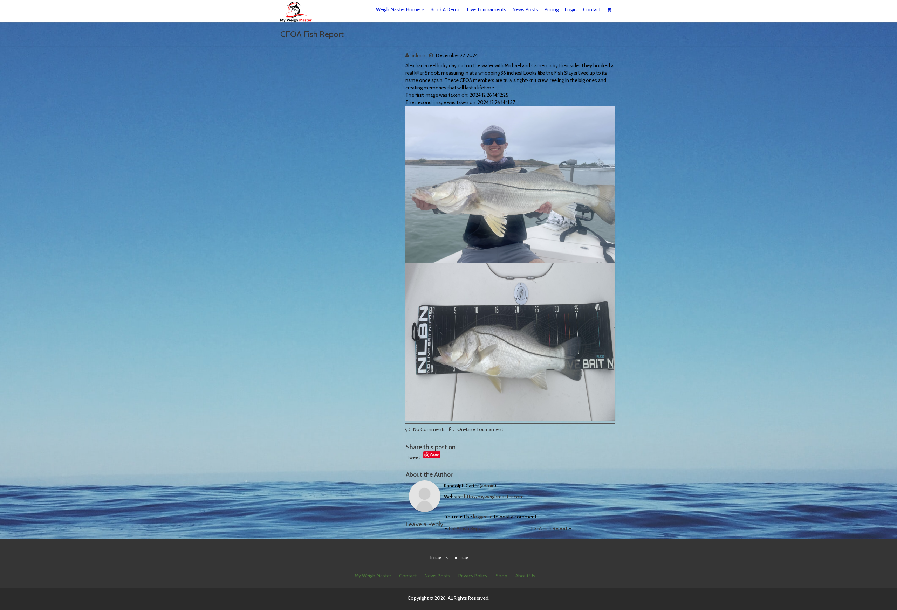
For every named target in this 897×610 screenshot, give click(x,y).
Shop (501, 576)
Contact (592, 9)
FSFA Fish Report (467, 528)
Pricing (552, 9)
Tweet (413, 457)
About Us (525, 576)
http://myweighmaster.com (494, 496)
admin (418, 55)
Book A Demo (446, 9)
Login (571, 9)
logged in (483, 516)
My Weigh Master (373, 576)
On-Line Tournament (480, 429)
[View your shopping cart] (609, 9)
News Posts (525, 9)
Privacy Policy (472, 576)
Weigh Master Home (398, 9)
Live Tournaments (486, 9)
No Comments (429, 429)
